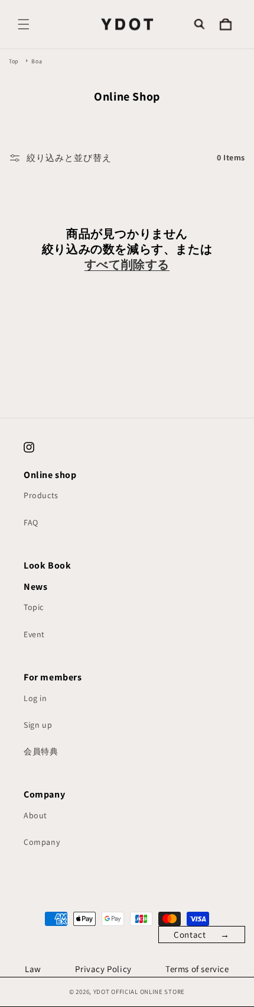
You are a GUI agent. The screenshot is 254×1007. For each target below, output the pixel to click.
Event (34, 634)
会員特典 (41, 751)
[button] (24, 24)
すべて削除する (127, 264)
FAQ (31, 522)
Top (14, 61)
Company (42, 842)
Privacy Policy (103, 968)
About (35, 815)
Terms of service (197, 968)
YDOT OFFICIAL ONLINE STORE (139, 991)
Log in (35, 698)
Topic (34, 607)
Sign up (38, 724)
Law (33, 968)
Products (41, 495)
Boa (36, 61)
